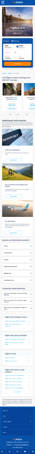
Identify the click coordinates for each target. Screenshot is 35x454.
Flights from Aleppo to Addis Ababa (15, 339)
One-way (16, 41)
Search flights (17, 63)
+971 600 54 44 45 (17, 447)
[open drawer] (2, 2)
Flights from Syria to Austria (13, 385)
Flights (10, 73)
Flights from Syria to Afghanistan (14, 375)
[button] (18, 114)
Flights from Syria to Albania (13, 378)
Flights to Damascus (11, 361)
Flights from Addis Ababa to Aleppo (15, 321)
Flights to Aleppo (10, 358)
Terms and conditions (21, 445)
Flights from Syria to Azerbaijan (14, 388)
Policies (9, 445)
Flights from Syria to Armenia (13, 381)
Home (3, 73)
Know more (13, 160)
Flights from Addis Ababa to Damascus (13, 325)
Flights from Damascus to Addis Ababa (14, 343)
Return (7, 41)
